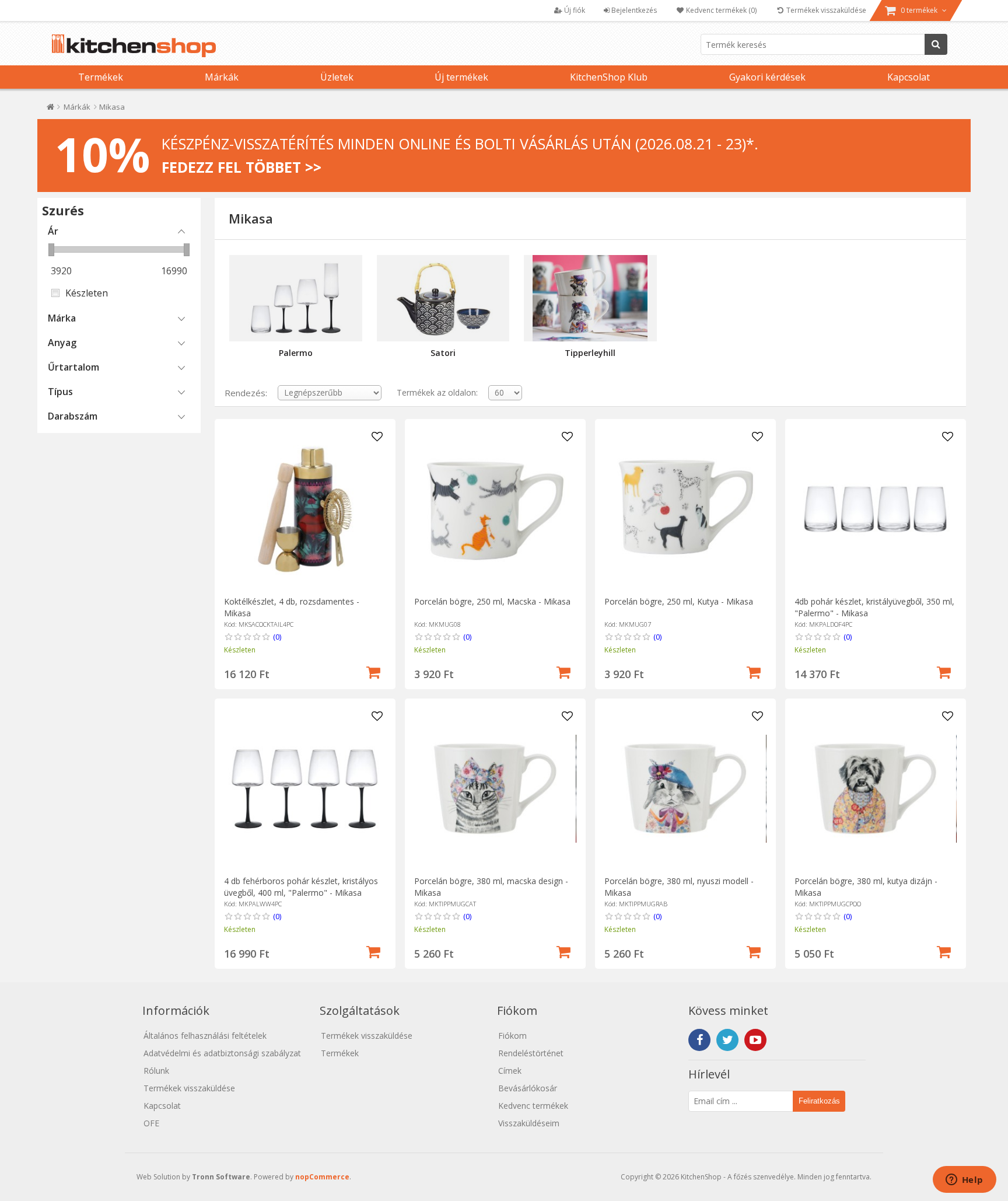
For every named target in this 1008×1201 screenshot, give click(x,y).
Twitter (727, 1040)
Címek (510, 1070)
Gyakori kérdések (767, 77)
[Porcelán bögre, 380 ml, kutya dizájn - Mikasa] (875, 789)
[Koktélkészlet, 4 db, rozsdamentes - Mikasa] (305, 509)
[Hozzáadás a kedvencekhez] (377, 437)
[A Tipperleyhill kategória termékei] (590, 298)
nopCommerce (322, 1177)
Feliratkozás (819, 1101)
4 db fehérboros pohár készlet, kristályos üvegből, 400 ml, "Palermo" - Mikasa (301, 886)
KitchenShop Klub (609, 77)
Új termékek (461, 77)
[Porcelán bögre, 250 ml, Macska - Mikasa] (495, 509)
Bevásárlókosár (527, 1088)
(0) (277, 636)
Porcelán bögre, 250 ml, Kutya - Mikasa (678, 601)
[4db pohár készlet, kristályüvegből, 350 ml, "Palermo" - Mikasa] (875, 509)
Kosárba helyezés (373, 671)
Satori (443, 352)
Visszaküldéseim (528, 1123)
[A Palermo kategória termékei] (295, 298)
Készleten (86, 293)
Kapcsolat (908, 77)
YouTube (755, 1040)
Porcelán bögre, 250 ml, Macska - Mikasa (492, 601)
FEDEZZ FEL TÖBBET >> (241, 167)
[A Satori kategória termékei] (443, 298)
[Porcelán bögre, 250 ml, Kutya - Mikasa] (685, 509)
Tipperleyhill (590, 352)
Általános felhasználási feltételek (205, 1035)
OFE (151, 1123)
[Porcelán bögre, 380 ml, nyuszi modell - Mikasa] (685, 789)
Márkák (222, 77)
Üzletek (337, 77)
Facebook (699, 1040)
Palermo (296, 352)
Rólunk (156, 1070)
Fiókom (512, 1035)
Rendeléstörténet (531, 1053)
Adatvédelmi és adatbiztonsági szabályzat (222, 1053)
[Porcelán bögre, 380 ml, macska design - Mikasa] (495, 789)
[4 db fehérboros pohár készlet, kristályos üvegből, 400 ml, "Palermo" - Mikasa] (305, 789)
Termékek (100, 77)
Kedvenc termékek (533, 1105)
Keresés (936, 44)
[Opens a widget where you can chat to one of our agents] (964, 1180)
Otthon (50, 109)
